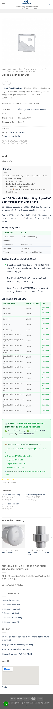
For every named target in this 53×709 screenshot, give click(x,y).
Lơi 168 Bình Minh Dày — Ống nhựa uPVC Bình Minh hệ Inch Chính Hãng (26, 177)
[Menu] (3, 4)
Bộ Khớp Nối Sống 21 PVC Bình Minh (39, 553)
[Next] (51, 542)
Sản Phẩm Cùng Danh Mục (18, 187)
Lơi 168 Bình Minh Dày (12, 136)
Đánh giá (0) (7, 161)
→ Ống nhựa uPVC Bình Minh (15, 464)
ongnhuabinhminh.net (29, 427)
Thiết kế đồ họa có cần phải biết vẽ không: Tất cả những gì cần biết (25, 638)
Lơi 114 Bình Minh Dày (10, 504)
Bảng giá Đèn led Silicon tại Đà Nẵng (17, 644)
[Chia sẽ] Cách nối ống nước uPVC (16, 649)
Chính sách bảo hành (10, 613)
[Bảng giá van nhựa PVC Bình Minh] (17, 654)
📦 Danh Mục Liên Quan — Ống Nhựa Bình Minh (29, 189)
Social (4, 687)
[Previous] (1, 542)
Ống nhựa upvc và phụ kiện (35, 69)
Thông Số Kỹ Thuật (16, 181)
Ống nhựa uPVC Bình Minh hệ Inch (32, 110)
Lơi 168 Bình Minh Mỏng (11, 495)
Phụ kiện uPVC (8, 71)
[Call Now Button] (5, 703)
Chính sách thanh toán (11, 605)
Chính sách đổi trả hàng (12, 617)
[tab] (26, 156)
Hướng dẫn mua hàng (11, 600)
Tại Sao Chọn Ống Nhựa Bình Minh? (22, 184)
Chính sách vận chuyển (11, 609)
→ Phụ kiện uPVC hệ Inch (14, 467)
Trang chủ (6, 69)
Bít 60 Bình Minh (7, 552)
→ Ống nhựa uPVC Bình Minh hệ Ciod (18, 456)
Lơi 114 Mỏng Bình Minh (35, 495)
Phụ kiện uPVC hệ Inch (25, 71)
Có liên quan (13, 192)
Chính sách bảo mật (10, 622)
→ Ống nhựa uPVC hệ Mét (14, 460)
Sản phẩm (17, 69)
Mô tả (4, 156)
